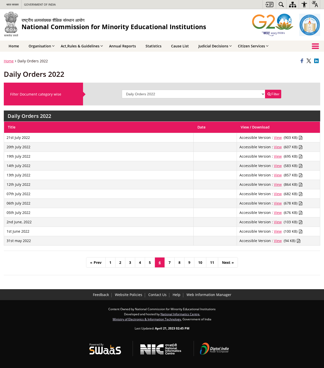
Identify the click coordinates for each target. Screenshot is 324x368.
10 (200, 262)
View (278, 137)
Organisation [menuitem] (40, 46)
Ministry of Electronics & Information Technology (147, 319)
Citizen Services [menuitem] (251, 46)
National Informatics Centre (179, 314)
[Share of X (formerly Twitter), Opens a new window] (310, 61)
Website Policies (128, 294)
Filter (275, 94)
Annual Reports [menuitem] (122, 46)
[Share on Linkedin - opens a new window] (317, 61)
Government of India (40, 4)
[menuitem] (281, 4)
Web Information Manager (209, 294)
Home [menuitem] (14, 46)
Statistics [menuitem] (153, 46)
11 (212, 262)
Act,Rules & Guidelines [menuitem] (80, 46)
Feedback (101, 294)
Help (176, 294)
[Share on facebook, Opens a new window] (303, 61)
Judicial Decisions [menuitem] (213, 46)
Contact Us (157, 294)
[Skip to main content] (269, 4)
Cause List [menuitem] (180, 46)
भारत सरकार (12, 4)
